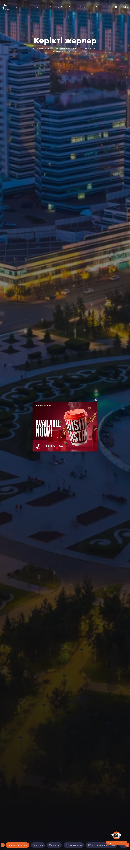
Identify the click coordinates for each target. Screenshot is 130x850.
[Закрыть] (96, 400)
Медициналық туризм (88, 7)
